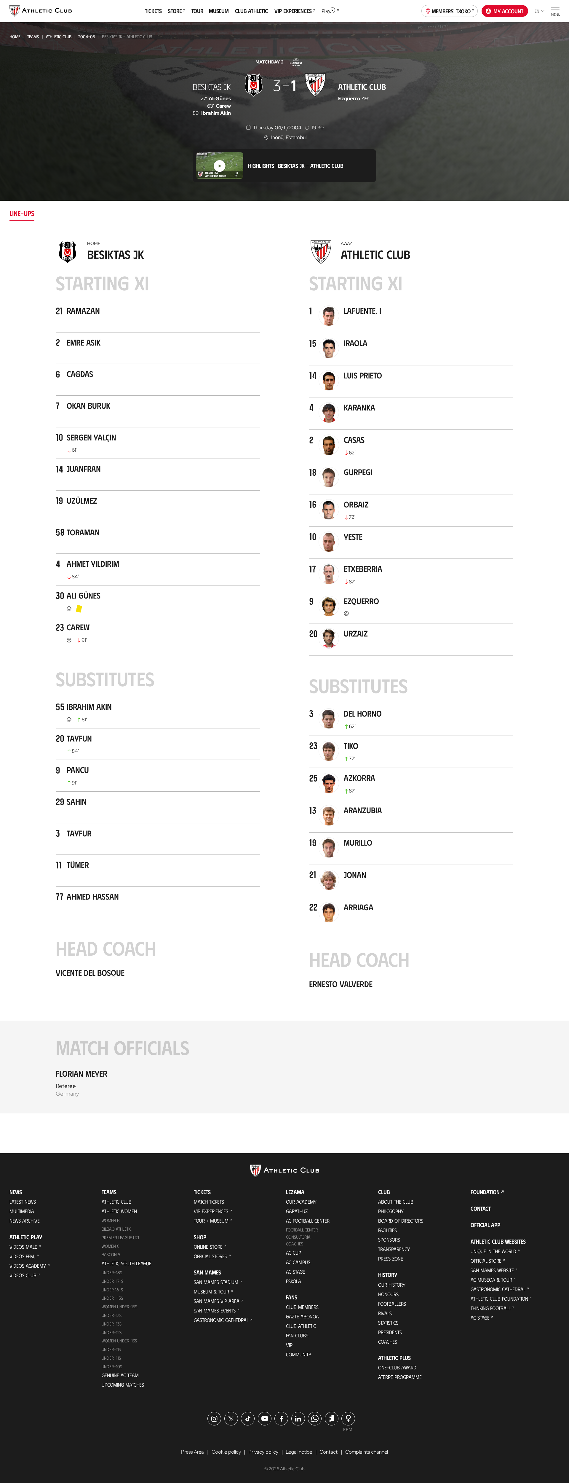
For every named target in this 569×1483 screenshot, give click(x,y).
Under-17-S (112, 1281)
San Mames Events (215, 1310)
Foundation (485, 1191)
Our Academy (301, 1201)
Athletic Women (119, 1211)
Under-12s (112, 1332)
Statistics (388, 1323)
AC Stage (295, 1271)
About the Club (395, 1201)
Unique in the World (493, 1251)
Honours (388, 1294)
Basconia (111, 1254)
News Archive (24, 1220)
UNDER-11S (111, 1349)
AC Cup (293, 1253)
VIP (289, 1345)
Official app (485, 1224)
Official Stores (210, 1256)
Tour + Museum (211, 1220)
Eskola (293, 1281)
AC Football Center (308, 1220)
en (537, 11)
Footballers (392, 1304)
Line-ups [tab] (21, 213)
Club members (302, 1307)
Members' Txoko (451, 11)
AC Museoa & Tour (491, 1279)
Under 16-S (112, 1289)
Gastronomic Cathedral (221, 1320)
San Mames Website (492, 1270)
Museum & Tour (211, 1291)
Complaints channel (366, 1452)
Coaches (294, 1243)
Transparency (394, 1249)
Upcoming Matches (123, 1384)
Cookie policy (226, 1452)
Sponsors (389, 1239)
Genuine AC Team (120, 1375)
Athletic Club (58, 36)
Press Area (192, 1452)
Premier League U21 (120, 1237)
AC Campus (298, 1262)
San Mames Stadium (216, 1282)
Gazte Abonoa (302, 1316)
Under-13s (112, 1315)
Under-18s (112, 1272)
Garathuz (297, 1211)
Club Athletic (301, 1326)
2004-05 (86, 36)
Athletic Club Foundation (499, 1298)
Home (14, 36)
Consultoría (298, 1236)
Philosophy (391, 1211)
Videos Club (22, 1275)
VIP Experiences (211, 1211)
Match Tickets (209, 1201)
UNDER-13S (112, 1323)
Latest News (22, 1201)
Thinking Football (491, 1308)
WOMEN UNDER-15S (119, 1306)
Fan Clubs (297, 1335)
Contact (481, 1208)
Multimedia (21, 1211)
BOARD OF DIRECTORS (400, 1220)
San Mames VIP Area (216, 1301)
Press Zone (390, 1258)
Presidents (390, 1332)
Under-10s (112, 1366)
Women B (110, 1220)
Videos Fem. (22, 1256)
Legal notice (299, 1452)
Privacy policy (263, 1452)
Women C (110, 1246)
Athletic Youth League (126, 1263)
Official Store (486, 1261)
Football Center (302, 1229)
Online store (208, 1247)
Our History (391, 1285)
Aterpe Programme (400, 1377)
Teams (33, 36)
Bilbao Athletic (117, 1228)
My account (508, 11)
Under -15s (112, 1298)
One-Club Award (397, 1367)
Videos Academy (27, 1266)
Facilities (387, 1230)
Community (298, 1354)
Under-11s (111, 1358)
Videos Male (23, 1247)
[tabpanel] (284, 675)
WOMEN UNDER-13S (119, 1340)
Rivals (385, 1313)
